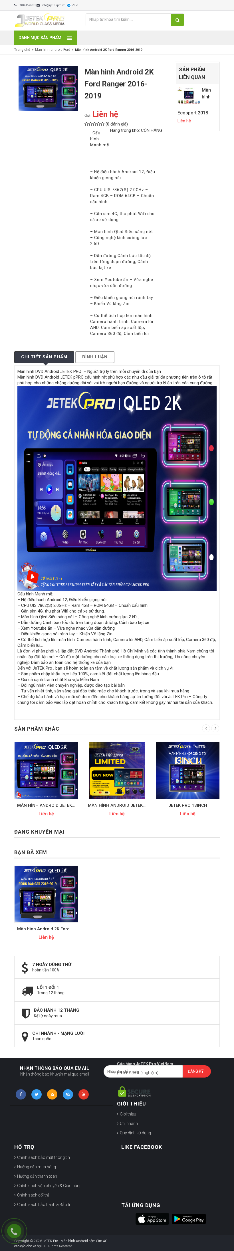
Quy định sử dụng (135, 1133)
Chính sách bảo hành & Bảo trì (44, 1204)
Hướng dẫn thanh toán (37, 1176)
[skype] (68, 1094)
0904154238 (27, 5)
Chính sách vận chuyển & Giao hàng (49, 1185)
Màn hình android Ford (52, 50)
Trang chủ (22, 50)
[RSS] (52, 1094)
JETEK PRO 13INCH (117, 805)
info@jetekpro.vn (53, 5)
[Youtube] (83, 1094)
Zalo (74, 5)
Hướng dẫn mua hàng (36, 1167)
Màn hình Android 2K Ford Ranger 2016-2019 (47, 928)
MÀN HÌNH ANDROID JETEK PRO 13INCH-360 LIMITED (47, 805)
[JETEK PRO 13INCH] (117, 770)
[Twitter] (36, 1094)
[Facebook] (21, 1094)
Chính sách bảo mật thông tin (43, 1157)
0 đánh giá (116, 124)
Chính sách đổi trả (33, 1195)
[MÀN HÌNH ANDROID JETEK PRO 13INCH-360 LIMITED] (46, 770)
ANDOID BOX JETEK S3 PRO (187, 805)
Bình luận (95, 356)
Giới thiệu (128, 1114)
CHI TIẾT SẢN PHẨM (44, 356)
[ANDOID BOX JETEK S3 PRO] (187, 770)
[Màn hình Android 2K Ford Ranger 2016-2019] (46, 894)
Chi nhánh (129, 1123)
